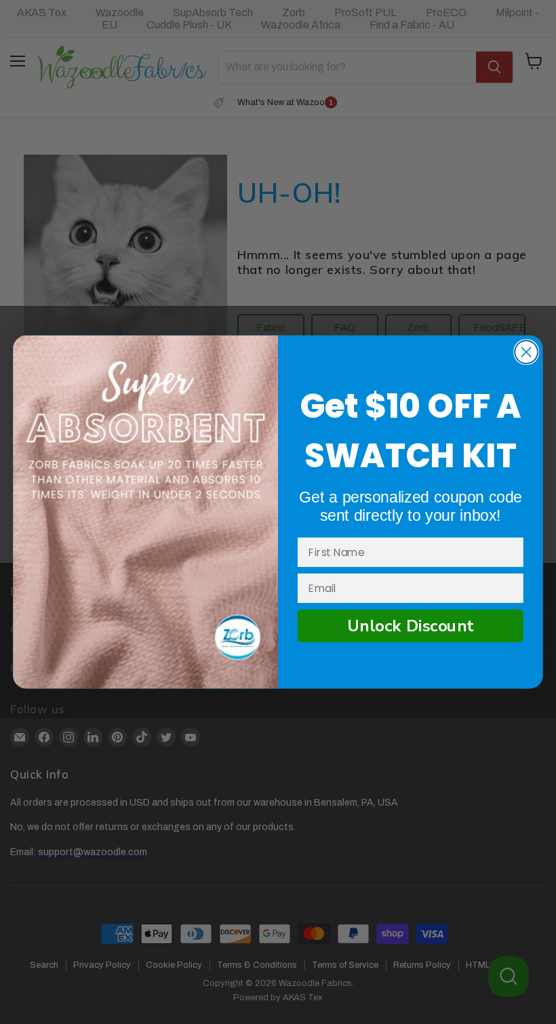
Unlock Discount (410, 625)
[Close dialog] (526, 351)
